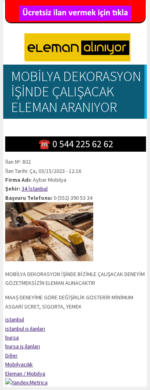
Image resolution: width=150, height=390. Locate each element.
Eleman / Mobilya (25, 373)
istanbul (14, 319)
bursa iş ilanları (22, 346)
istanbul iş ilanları (25, 328)
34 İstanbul (35, 188)
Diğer (11, 355)
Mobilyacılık (19, 364)
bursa (12, 337)
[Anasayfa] (77, 48)
